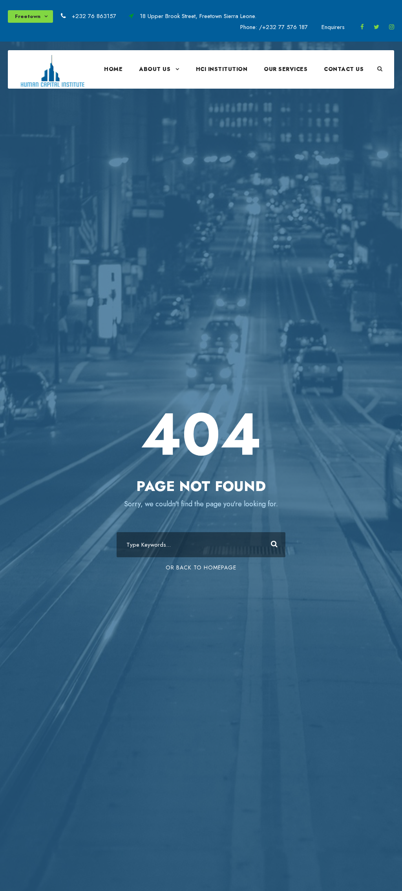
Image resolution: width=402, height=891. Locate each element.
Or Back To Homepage (201, 567)
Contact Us (344, 69)
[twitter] (376, 27)
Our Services (285, 69)
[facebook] (362, 27)
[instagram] (391, 27)
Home (113, 69)
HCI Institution (222, 69)
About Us (154, 69)
